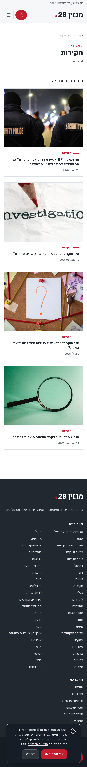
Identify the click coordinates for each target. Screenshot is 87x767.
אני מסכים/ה (54, 754)
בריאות (37, 558)
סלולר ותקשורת (72, 633)
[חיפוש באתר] (21, 15)
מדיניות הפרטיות (38, 744)
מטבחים (77, 606)
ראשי (38, 653)
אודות (79, 687)
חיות (39, 579)
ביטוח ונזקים (74, 552)
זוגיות (79, 579)
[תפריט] (9, 15)
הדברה (37, 572)
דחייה (30, 754)
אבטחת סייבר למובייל (68, 531)
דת (81, 572)
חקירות (78, 585)
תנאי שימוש (74, 707)
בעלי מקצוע (75, 558)
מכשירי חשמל (32, 606)
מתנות (78, 619)
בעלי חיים (35, 552)
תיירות (78, 667)
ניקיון (38, 626)
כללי (80, 592)
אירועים (36, 538)
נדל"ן (38, 619)
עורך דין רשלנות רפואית (25, 633)
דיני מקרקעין (33, 565)
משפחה (36, 612)
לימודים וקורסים (30, 599)
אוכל (38, 531)
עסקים (78, 640)
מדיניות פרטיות (72, 700)
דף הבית (77, 35)
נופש (79, 626)
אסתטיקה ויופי (31, 545)
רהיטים (78, 660)
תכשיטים (35, 667)
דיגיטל (78, 565)
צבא (39, 646)
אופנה (79, 538)
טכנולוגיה (35, 585)
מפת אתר (76, 721)
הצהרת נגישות (73, 714)
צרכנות (78, 653)
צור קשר (77, 694)
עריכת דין (35, 640)
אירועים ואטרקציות (70, 545)
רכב (39, 660)
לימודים (77, 599)
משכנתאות (75, 612)
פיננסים (77, 646)
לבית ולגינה (34, 592)
